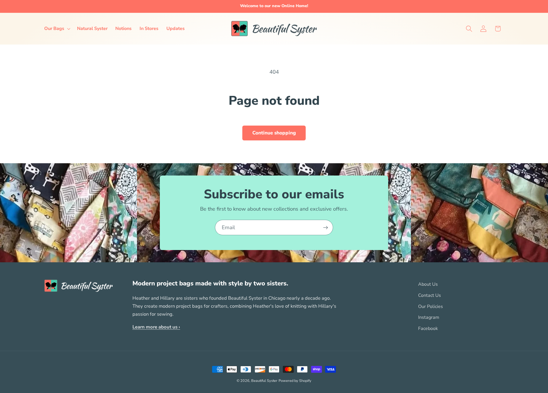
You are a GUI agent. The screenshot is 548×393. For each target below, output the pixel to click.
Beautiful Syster (264, 380)
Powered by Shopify (295, 380)
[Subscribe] (325, 227)
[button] (56, 28)
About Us (428, 284)
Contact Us (429, 295)
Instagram (428, 318)
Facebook (428, 328)
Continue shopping (274, 133)
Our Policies (430, 306)
